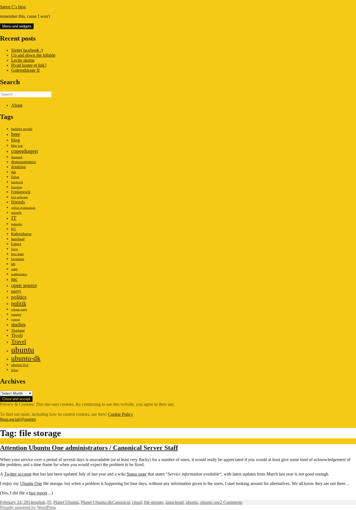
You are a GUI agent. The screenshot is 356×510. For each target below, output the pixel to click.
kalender (16, 224)
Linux (16, 243)
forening (16, 187)
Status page (137, 474)
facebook (17, 182)
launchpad (17, 239)
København (21, 233)
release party (19, 309)
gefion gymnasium (23, 207)
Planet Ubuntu (66, 502)
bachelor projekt (21, 129)
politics (18, 297)
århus (14, 370)
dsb (13, 172)
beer (15, 134)
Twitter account (17, 474)
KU (13, 229)
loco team (17, 254)
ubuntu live (20, 365)
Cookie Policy (120, 414)
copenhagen (24, 151)
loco (14, 249)
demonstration (23, 162)
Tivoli (17, 335)
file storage (153, 502)
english (39, 502)
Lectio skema (22, 60)
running (16, 314)
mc (14, 279)
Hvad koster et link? (28, 65)
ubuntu (22, 349)
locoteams (17, 259)
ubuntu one (210, 502)
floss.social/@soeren (18, 419)
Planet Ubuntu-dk (96, 502)
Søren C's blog (13, 6)
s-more (15, 319)
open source (24, 285)
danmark (17, 157)
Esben (15, 177)
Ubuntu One (31, 483)
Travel (18, 341)
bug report (38, 493)
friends (18, 202)
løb (13, 264)
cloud (137, 502)
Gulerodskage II (25, 70)
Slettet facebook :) (27, 50)
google (16, 212)
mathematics (19, 274)
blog (15, 140)
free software (19, 197)
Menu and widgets (16, 26)
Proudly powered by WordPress (28, 507)
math (14, 269)
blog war (17, 146)
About (16, 105)
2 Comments (231, 502)
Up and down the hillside (33, 55)
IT (13, 218)
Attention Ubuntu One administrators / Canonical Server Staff (89, 447)
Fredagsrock (20, 192)
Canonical (121, 502)
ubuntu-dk (26, 358)
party (16, 291)
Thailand (18, 330)
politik (18, 303)
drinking (18, 167)
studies (18, 324)
